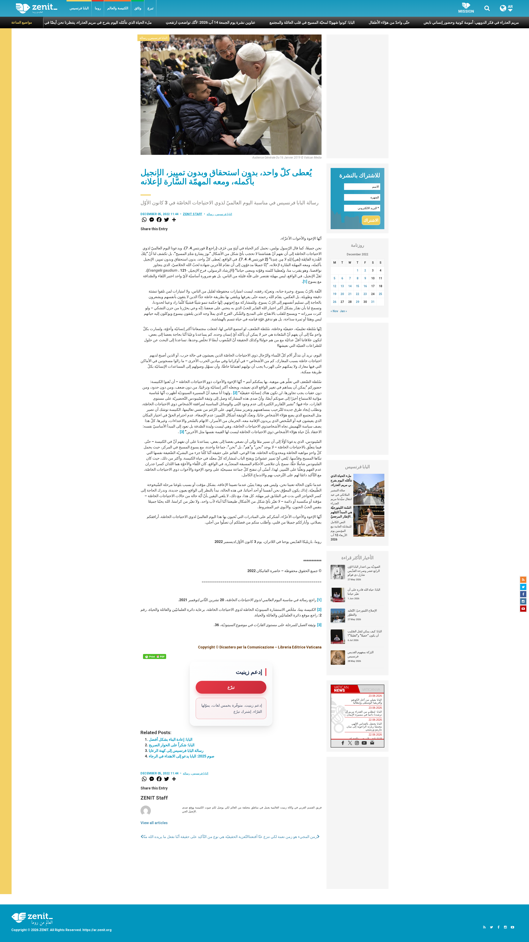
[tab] (344, 689)
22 (357, 294)
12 (334, 286)
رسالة (143, 38)
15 (357, 286)
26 (334, 301)
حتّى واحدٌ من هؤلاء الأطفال (335, 22)
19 (334, 294)
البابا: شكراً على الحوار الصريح (171, 745)
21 (349, 294)
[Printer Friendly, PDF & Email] (154, 656)
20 (342, 294)
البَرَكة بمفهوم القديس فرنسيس (361, 654)
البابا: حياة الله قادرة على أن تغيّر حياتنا (364, 591)
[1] (305, 281)
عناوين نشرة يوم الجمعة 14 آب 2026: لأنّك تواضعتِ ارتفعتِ (157, 22)
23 (365, 294)
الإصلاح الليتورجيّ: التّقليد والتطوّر (362, 612)
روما (98, 8)
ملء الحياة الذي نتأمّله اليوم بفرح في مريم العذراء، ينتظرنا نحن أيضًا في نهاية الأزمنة (341, 484)
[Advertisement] (357, 96)
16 (365, 286)
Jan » (343, 311)
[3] (182, 432)
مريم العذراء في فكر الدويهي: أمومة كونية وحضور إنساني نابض (418, 22)
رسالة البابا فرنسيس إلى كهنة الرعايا (176, 750)
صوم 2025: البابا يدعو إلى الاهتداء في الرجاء (181, 756)
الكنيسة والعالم (117, 8)
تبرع (150, 8)
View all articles (154, 823)
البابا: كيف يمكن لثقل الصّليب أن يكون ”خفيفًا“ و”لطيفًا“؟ (365, 633)
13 (342, 286)
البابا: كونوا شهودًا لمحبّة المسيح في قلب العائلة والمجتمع (258, 22)
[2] (235, 393)
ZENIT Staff (192, 214)
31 (372, 301)
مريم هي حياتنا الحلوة (496, 22)
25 (380, 294)
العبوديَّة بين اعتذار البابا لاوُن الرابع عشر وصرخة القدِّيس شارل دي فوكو (364, 570)
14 (349, 286)
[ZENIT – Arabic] (41, 8)
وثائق (137, 8)
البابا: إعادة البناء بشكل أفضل (170, 739)
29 (357, 301)
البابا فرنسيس (79, 8)
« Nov (334, 311)
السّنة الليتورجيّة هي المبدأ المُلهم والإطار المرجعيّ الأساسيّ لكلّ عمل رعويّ (341, 516)
